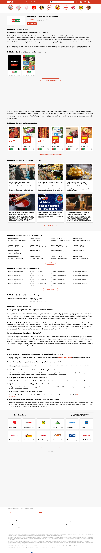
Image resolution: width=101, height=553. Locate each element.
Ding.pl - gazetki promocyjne (13, 508)
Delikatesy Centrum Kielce (58, 279)
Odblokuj (14, 64)
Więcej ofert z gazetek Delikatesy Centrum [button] (50, 154)
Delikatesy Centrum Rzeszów (80, 279)
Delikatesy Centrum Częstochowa (38, 279)
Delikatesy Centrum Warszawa (15, 271)
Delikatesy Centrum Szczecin (58, 275)
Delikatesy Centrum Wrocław (80, 271)
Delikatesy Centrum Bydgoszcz (80, 275)
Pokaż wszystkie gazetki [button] (50, 80)
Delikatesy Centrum (29, 508)
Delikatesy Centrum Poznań (58, 271)
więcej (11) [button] (50, 225)
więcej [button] (50, 262)
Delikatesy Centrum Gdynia (15, 283)
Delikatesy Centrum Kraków (36, 271)
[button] (77, 2)
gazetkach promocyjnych (65, 357)
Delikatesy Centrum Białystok (15, 279)
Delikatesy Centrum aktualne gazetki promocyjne (26, 52)
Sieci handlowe (20, 415)
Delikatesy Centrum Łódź (14, 275)
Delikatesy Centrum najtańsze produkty (22, 123)
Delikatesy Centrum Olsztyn (58, 283)
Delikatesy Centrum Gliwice (80, 283)
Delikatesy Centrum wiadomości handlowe (24, 160)
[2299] (14, 132)
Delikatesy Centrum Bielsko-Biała (38, 283)
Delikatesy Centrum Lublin (36, 275)
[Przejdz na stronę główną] (10, 2)
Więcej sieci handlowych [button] (50, 445)
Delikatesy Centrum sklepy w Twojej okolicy (24, 235)
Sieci (22, 508)
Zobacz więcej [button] (50, 289)
